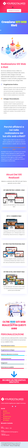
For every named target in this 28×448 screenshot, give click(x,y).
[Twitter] (15, 406)
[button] (13, 7)
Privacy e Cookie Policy (15, 445)
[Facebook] (12, 406)
